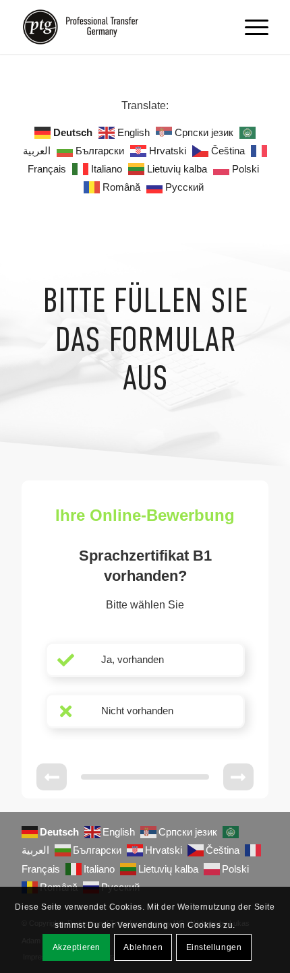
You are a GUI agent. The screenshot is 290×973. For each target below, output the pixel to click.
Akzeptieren (77, 947)
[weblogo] (120, 27)
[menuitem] (249, 27)
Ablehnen (143, 947)
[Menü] (249, 27)
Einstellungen (214, 947)
